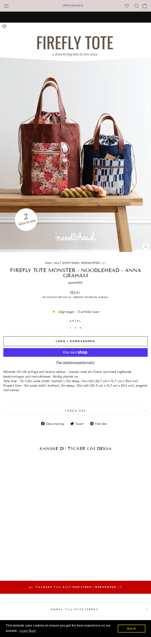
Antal (76, 320)
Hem (48, 263)
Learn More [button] (27, 630)
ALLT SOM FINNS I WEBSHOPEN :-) (79, 263)
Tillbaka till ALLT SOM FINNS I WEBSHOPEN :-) (78, 586)
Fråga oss (75, 410)
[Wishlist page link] (129, 6)
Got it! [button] (131, 628)
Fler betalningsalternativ (75, 362)
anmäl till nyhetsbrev (74, 609)
